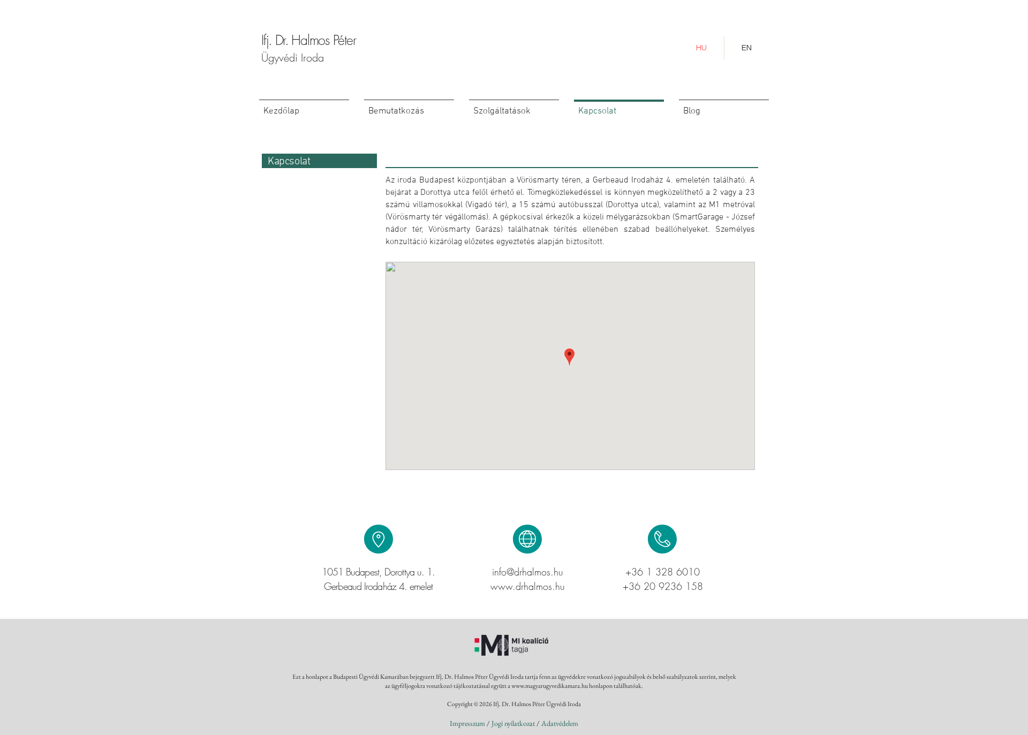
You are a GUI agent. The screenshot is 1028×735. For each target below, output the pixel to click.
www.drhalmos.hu (527, 586)
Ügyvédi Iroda (292, 57)
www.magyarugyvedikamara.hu (549, 685)
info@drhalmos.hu (527, 571)
